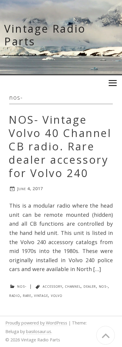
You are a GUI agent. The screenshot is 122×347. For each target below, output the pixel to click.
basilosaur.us (38, 331)
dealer (90, 286)
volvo (56, 295)
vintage (41, 295)
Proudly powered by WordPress (36, 323)
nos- (21, 286)
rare (27, 295)
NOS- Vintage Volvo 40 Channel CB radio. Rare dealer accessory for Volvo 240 (60, 146)
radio (14, 295)
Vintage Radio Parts (45, 35)
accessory (52, 286)
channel (73, 286)
